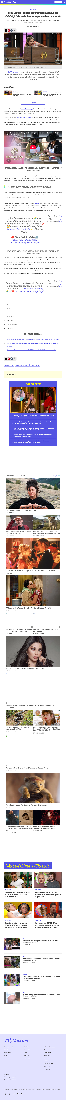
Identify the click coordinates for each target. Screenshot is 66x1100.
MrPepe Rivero (31, 944)
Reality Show (35, 365)
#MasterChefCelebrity (18, 229)
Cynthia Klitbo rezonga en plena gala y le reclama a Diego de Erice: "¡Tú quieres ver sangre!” (22, 94)
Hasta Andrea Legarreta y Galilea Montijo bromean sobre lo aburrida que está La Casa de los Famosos (52, 94)
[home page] (10, 2)
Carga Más (33, 103)
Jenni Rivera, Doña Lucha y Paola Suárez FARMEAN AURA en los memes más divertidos (40, 941)
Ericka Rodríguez (32, 962)
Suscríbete (58, 2)
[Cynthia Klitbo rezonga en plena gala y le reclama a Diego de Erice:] (8, 93)
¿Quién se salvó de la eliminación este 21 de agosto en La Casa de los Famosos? (34, 416)
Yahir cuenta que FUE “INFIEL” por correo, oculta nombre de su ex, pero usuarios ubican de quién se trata (47, 925)
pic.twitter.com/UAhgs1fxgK (29, 291)
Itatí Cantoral (9, 365)
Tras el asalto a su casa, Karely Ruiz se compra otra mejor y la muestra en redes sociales (33, 435)
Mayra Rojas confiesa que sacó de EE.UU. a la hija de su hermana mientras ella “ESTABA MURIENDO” (31, 441)
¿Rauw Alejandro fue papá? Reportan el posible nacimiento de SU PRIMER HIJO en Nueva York (17, 894)
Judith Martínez (36, 26)
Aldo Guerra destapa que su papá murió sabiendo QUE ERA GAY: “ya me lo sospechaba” (48, 894)
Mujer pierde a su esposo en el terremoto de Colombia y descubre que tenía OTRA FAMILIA (41, 959)
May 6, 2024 (60, 219)
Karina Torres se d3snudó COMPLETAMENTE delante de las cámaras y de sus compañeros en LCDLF (42, 977)
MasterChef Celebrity (22, 365)
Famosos (33, 9)
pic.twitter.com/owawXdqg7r (24, 242)
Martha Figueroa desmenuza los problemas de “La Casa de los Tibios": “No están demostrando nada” (34, 428)
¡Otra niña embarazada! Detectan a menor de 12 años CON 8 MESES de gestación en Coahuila (41, 995)
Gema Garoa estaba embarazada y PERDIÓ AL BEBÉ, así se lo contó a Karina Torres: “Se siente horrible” (16, 925)
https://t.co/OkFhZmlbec (24, 239)
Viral (24, 938)
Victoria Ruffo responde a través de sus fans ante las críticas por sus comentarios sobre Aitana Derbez (33, 422)
